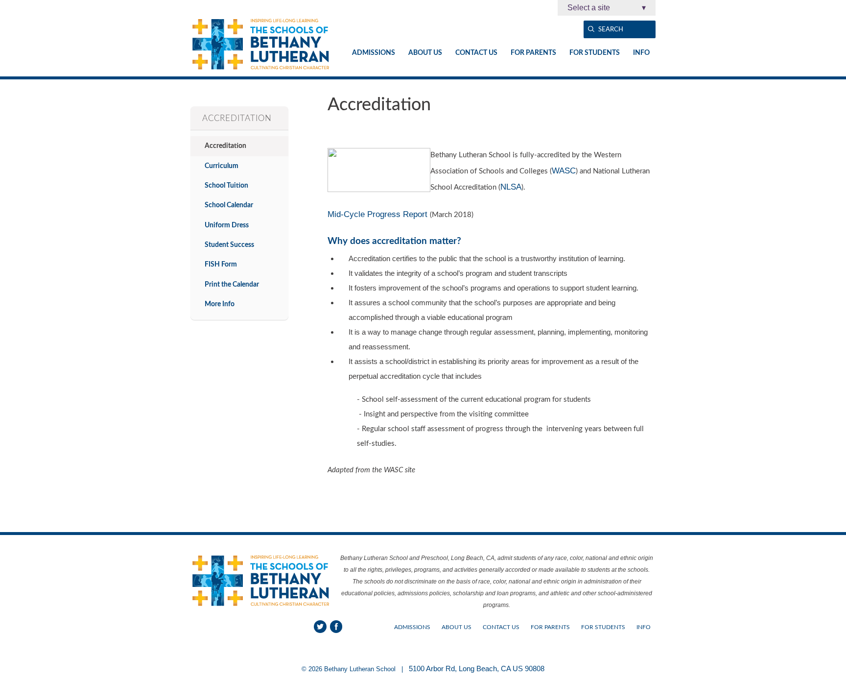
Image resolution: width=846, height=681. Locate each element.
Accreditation (225, 145)
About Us (425, 52)
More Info (220, 304)
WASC (564, 170)
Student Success (229, 244)
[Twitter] (320, 626)
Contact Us (476, 52)
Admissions (373, 52)
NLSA (510, 186)
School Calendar (229, 205)
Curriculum (221, 166)
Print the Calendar (232, 284)
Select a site (606, 7)
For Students (594, 52)
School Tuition (226, 185)
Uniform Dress (227, 225)
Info (641, 52)
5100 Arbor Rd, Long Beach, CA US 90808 (476, 669)
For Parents (533, 52)
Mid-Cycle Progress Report (379, 214)
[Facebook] (336, 626)
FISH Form (221, 264)
